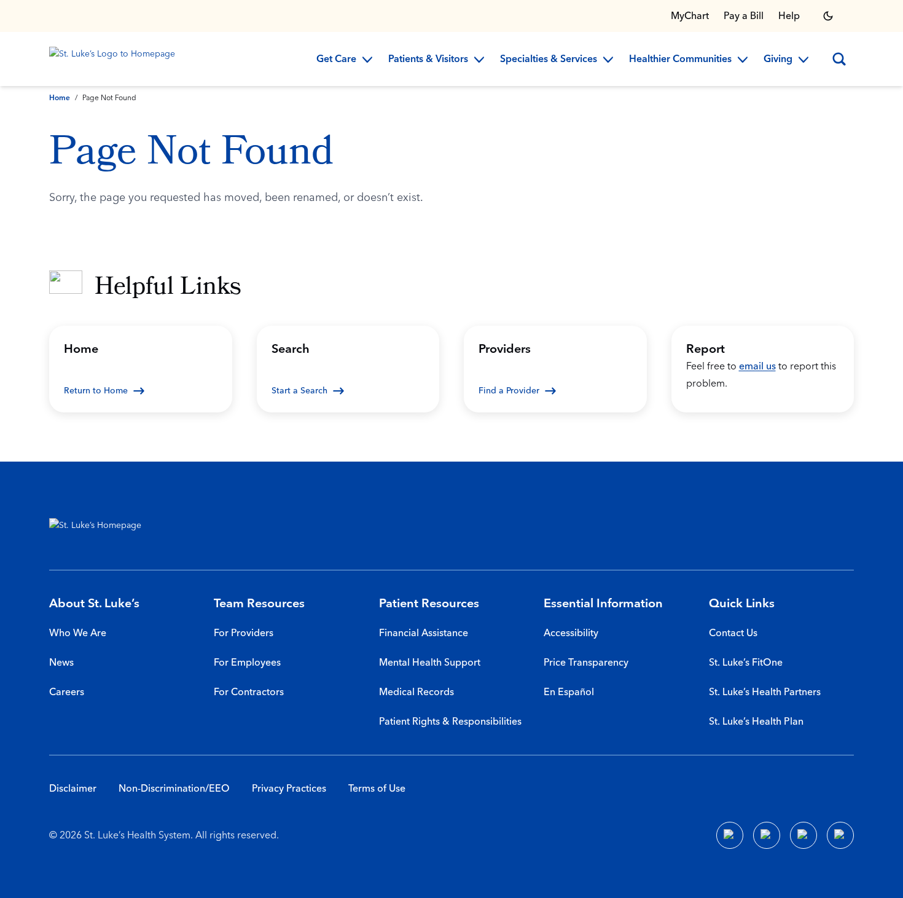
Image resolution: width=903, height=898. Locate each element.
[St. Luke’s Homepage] (101, 528)
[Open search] (839, 59)
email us (757, 366)
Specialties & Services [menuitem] (548, 59)
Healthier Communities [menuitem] (680, 59)
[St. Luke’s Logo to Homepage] (114, 59)
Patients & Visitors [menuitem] (428, 59)
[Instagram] (840, 835)
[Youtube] (803, 835)
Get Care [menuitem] (336, 59)
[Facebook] (729, 835)
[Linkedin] (766, 835)
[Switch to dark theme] (828, 16)
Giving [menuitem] (778, 59)
